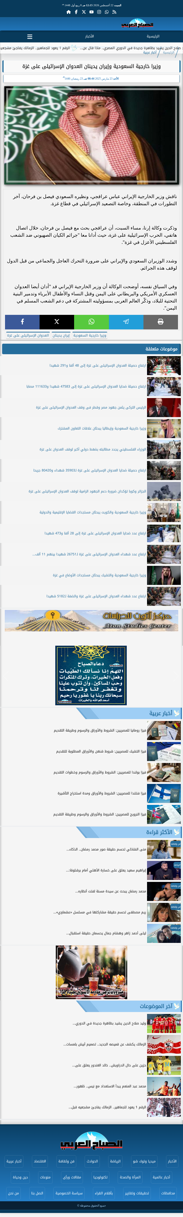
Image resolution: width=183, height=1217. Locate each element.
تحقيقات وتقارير (137, 1193)
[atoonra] (91, 620)
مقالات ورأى (72, 1177)
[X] (57, 322)
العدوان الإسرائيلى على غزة (28, 335)
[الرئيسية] (68, 12)
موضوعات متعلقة (162, 349)
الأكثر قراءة (159, 832)
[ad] (91, 704)
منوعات (45, 1177)
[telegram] (126, 322)
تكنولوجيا (100, 1177)
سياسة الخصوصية (69, 1193)
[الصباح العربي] (137, 24)
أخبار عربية (150, 52)
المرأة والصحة (130, 1177)
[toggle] (30, 36)
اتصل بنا (37, 1193)
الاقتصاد (40, 1161)
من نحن (13, 1193)
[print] (160, 322)
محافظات (168, 1193)
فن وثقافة (66, 1161)
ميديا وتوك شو (144, 1161)
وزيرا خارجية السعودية (89, 335)
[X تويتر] (84, 12)
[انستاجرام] (99, 12)
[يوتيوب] (91, 12)
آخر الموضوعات (156, 1006)
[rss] (114, 12)
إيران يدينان (61, 335)
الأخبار (89, 36)
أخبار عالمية (161, 1177)
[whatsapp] (91, 322)
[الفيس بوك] (76, 12)
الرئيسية (153, 36)
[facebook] (22, 322)
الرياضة (115, 1161)
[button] (6, 676)
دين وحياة (20, 1177)
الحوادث (92, 1161)
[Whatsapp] (107, 12)
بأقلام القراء (104, 1193)
